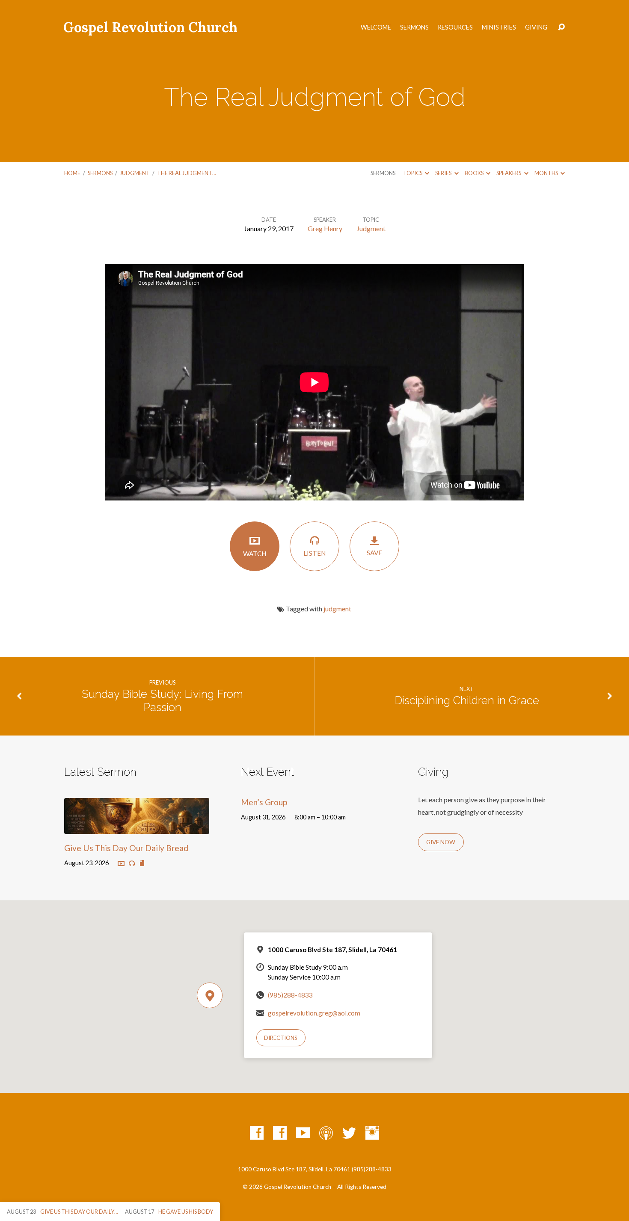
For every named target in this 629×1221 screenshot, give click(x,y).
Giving (536, 27)
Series (443, 173)
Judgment (135, 173)
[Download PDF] (142, 864)
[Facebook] (257, 1133)
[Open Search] (561, 27)
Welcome (376, 27)
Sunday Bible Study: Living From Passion (162, 701)
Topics (413, 173)
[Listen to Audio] (132, 864)
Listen (314, 553)
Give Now (440, 842)
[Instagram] (372, 1133)
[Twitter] (349, 1133)
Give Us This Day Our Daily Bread (126, 848)
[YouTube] (303, 1133)
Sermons (414, 27)
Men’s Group (264, 802)
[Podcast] (326, 1133)
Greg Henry (325, 228)
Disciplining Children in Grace (467, 700)
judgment (337, 609)
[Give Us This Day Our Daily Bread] (136, 828)
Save (374, 553)
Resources (455, 27)
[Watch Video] (121, 864)
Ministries (499, 27)
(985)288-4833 (290, 995)
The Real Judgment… (186, 173)
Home (72, 173)
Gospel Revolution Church (150, 27)
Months (546, 173)
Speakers (509, 173)
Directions (280, 1037)
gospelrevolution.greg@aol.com (314, 1013)
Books (474, 173)
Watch (254, 553)
